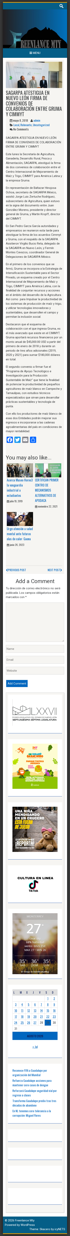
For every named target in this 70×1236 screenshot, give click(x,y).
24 (15, 1022)
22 (47, 1016)
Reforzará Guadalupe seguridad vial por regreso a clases (34, 1092)
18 (22, 1016)
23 (54, 1016)
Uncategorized (41, 125)
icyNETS (60, 1229)
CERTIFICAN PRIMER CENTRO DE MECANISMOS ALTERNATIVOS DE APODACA (47, 490)
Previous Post (17, 570)
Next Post (54, 570)
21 (41, 1016)
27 (34, 1022)
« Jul (35, 1046)
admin (36, 120)
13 (35, 1010)
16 (54, 1010)
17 (16, 1016)
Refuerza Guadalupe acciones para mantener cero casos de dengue (32, 1082)
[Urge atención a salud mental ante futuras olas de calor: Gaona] (20, 519)
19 (28, 1016)
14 (41, 1010)
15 (47, 1010)
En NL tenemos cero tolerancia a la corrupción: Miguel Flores (31, 1113)
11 (22, 1010)
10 (15, 1010)
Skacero (45, 1229)
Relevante (26, 125)
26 (28, 1022)
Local (16, 125)
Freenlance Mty (24, 1220)
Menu (36, 53)
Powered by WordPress (20, 1225)
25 (22, 1022)
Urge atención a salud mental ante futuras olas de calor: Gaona (20, 533)
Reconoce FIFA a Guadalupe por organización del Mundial (29, 1072)
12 (28, 1010)
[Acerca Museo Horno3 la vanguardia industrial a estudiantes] (20, 470)
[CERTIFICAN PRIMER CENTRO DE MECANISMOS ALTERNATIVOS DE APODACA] (48, 470)
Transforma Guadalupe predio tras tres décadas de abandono (34, 1103)
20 (35, 1016)
